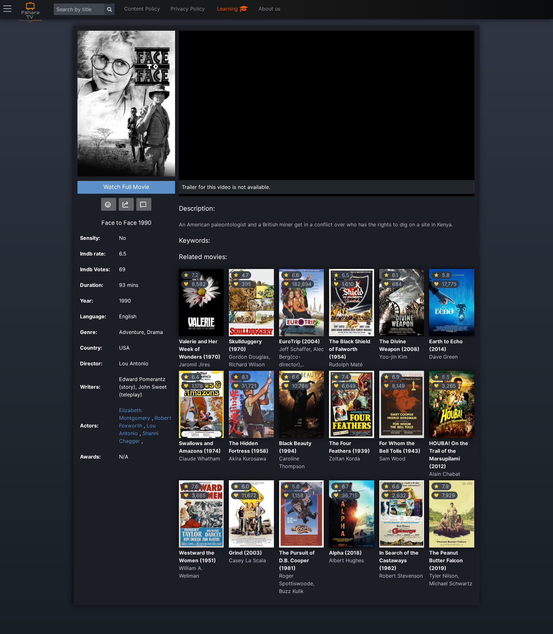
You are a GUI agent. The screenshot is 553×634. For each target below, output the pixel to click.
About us (269, 8)
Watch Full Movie (126, 186)
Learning (228, 8)
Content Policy (142, 8)
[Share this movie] (126, 204)
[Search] (109, 9)
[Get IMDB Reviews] (108, 204)
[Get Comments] (143, 204)
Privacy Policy (188, 8)
